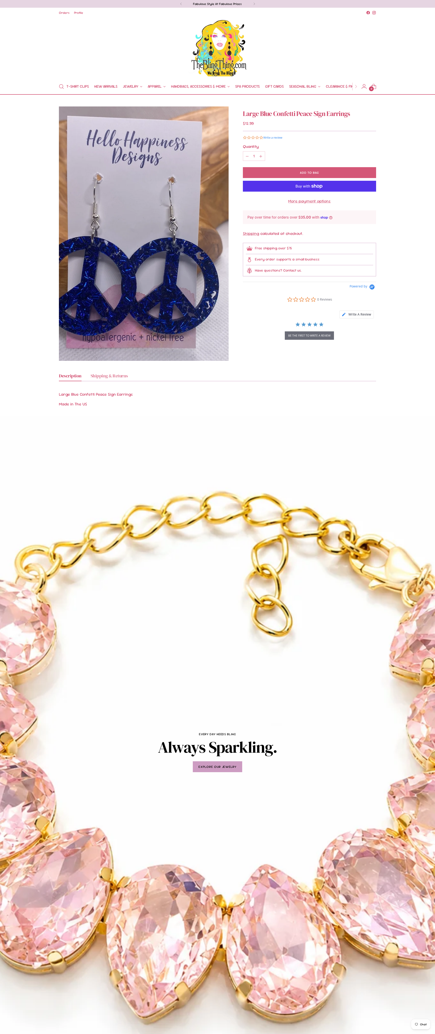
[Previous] (181, 4)
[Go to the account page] (364, 86)
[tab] (356, 314)
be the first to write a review (309, 335)
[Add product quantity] (261, 156)
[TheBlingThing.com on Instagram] (374, 13)
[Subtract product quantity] (247, 156)
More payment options (309, 201)
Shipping (251, 233)
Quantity (251, 146)
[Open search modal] (61, 86)
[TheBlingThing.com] (217, 47)
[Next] (254, 4)
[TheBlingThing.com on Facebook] (368, 13)
